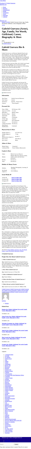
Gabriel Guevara (6, 289)
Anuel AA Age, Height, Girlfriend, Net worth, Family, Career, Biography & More (15, 331)
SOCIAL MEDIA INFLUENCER (13, 420)
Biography (7, 367)
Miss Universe (8, 406)
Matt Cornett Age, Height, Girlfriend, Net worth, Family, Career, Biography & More (14, 338)
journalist (7, 400)
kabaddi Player (8, 401)
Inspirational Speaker (10, 398)
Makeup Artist (8, 405)
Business (5, 8)
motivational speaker (10, 409)
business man (8, 369)
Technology (6, 12)
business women (9, 371)
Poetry (6, 413)
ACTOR (7, 356)
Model (6, 408)
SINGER (7, 417)
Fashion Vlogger (9, 390)
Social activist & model (10, 419)
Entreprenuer (8, 386)
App (6, 360)
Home (4, 7)
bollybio (8, 42)
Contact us (7, 440)
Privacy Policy (8, 441)
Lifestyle (5, 16)
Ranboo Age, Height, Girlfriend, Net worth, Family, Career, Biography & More (14, 310)
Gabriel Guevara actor (15, 289)
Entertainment (6, 10)
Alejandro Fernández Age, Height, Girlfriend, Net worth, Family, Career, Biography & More (14, 324)
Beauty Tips (8, 365)
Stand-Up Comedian (10, 422)
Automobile (8, 364)
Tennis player (8, 426)
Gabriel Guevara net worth (21, 292)
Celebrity (7, 372)
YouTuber (7, 433)
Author (6, 362)
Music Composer (9, 411)
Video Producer (8, 430)
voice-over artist (8, 431)
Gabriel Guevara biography (10, 290)
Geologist (7, 393)
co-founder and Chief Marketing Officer (14, 375)
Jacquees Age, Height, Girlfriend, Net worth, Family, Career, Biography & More (15, 345)
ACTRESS (7, 357)
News (6, 412)
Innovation (7, 397)
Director (7, 382)
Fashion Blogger (9, 387)
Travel (4, 14)
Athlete (6, 361)
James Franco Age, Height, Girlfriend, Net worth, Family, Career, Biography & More (14, 317)
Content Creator (8, 378)
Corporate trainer (9, 354)
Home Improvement (9, 395)
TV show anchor (9, 428)
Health (4, 11)
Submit (16, 444)
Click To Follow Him (17, 177)
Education (5, 15)
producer (7, 416)
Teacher (7, 423)
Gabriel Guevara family (22, 290)
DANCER (7, 380)
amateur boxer (8, 358)
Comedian (7, 376)
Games (6, 391)
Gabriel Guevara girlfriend (8, 292)
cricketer (7, 379)
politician (7, 415)
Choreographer (8, 373)
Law (6, 402)
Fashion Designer (9, 389)
